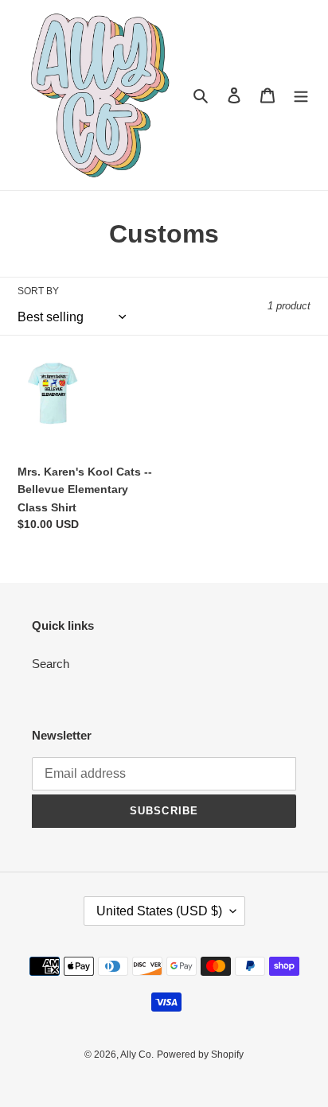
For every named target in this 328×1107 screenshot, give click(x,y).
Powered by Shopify (200, 1054)
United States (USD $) (159, 911)
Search (50, 663)
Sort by (38, 291)
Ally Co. (137, 1054)
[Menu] (301, 95)
